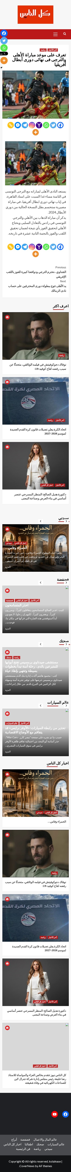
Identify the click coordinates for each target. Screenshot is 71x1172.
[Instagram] (32, 125)
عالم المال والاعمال (14, 538)
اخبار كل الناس (47, 485)
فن (28, 1148)
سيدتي (27, 538)
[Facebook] (60, 125)
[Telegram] (25, 125)
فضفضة (9, 604)
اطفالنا (29, 1144)
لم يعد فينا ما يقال (16, 609)
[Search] (64, 34)
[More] (35, 132)
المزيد (8, 567)
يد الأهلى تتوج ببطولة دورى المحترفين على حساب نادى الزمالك (37, 285)
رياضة (43, 50)
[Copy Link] (10, 125)
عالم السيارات (11, 719)
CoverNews (26, 1166)
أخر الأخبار (53, 50)
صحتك (8, 661)
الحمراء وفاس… (57, 821)
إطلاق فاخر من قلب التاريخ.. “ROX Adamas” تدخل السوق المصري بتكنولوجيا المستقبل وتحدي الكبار (35, 728)
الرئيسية (21, 1148)
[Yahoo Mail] (39, 125)
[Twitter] (53, 125)
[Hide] (1, 67)
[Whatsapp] (46, 125)
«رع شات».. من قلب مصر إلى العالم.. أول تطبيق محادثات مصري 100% (33, 545)
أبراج (14, 1139)
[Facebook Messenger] (18, 125)
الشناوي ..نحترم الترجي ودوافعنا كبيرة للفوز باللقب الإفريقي (36, 271)
